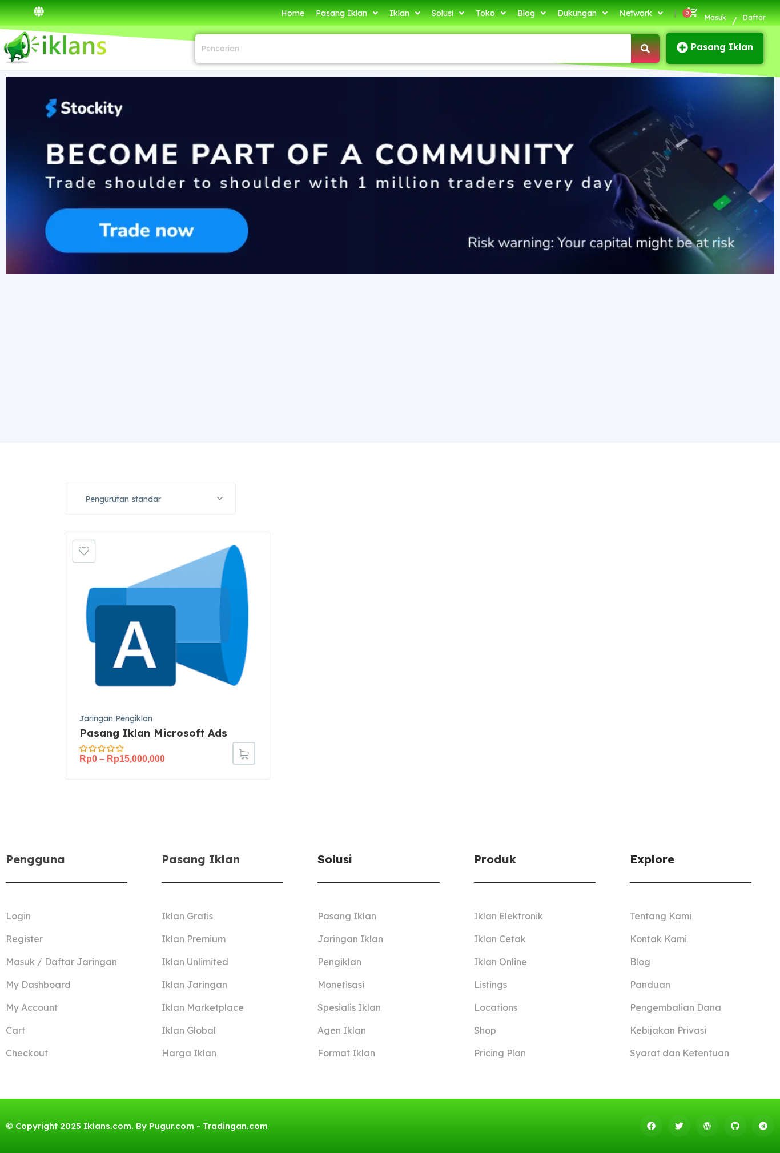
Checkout (27, 1053)
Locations (495, 1007)
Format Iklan (346, 1053)
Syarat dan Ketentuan (679, 1053)
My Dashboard (38, 984)
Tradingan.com (235, 1125)
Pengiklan (339, 961)
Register (24, 939)
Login (18, 916)
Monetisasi (340, 984)
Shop (485, 1030)
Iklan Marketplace (203, 1007)
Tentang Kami (660, 916)
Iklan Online (500, 961)
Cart (15, 1030)
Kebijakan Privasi (668, 1030)
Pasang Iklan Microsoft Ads (153, 733)
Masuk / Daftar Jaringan (61, 961)
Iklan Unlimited (195, 961)
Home (292, 13)
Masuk (715, 17)
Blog (526, 13)
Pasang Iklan (341, 13)
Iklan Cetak (500, 939)
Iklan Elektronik (508, 916)
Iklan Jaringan (194, 984)
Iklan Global (189, 1030)
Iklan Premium (194, 939)
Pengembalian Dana (675, 1007)
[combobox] (150, 499)
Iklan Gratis (187, 916)
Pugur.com (171, 1125)
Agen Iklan (341, 1030)
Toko (485, 13)
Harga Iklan (189, 1053)
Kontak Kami (658, 939)
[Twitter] (679, 1126)
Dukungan (577, 13)
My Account (32, 1007)
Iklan (399, 13)
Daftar (754, 17)
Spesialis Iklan (349, 1007)
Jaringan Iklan (350, 939)
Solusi (442, 13)
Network (635, 13)
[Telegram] (763, 1126)
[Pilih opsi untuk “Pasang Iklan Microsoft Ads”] (243, 753)
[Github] (735, 1126)
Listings (490, 984)
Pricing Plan (500, 1053)
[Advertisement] (390, 357)
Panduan (650, 984)
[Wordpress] (707, 1126)
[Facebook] (651, 1126)
